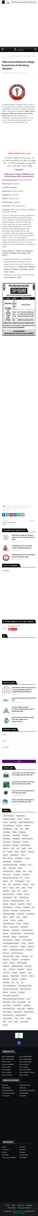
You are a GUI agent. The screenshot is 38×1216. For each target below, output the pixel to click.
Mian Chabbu (7, 1012)
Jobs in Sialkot (24, 1075)
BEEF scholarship (26, 989)
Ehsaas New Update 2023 (10, 995)
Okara (23, 855)
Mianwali (19, 894)
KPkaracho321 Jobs (9, 1009)
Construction (14, 946)
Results (10, 852)
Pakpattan (6, 930)
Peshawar (25, 835)
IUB (18, 848)
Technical (18, 907)
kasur (18, 917)
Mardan (5, 881)
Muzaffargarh (14, 927)
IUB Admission (25, 959)
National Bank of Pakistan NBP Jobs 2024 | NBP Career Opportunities (23, 719)
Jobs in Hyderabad (25, 1062)
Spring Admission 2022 (16, 950)
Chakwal (30, 943)
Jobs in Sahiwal (7, 1075)
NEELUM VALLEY (28, 1012)
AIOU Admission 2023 (24, 986)
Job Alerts (23, 1150)
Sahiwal (5, 855)
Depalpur (22, 973)
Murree (27, 894)
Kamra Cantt (21, 1009)
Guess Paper (7, 1005)
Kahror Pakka (15, 976)
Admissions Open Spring (10, 989)
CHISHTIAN (25, 874)
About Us (22, 1147)
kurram (5, 1025)
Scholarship (6, 842)
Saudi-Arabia (17, 861)
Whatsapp (26, 907)
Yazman (28, 1018)
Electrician (6, 937)
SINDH (27, 829)
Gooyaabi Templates (19, 1213)
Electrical (5, 1085)
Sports (5, 950)
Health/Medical (6, 509)
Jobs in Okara (6, 1070)
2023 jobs (12, 969)
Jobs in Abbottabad (8, 1056)
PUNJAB (26, 819)
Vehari (24, 943)
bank (16, 829)
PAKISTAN (19, 825)
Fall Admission (19, 881)
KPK (21, 829)
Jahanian (5, 976)
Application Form (16, 933)
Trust (16, 1018)
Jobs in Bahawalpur (26, 1056)
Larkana (12, 963)
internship (16, 845)
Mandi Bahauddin (17, 966)
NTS (11, 881)
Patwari (27, 858)
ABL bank (6, 953)
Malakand (6, 966)
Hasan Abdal (17, 1005)
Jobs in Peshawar (25, 1070)
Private (5, 822)
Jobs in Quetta (6, 1072)
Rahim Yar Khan (7, 858)
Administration (20, 816)
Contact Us (5, 1150)
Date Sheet (14, 910)
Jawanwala (27, 1005)
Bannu (5, 888)
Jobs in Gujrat (6, 1062)
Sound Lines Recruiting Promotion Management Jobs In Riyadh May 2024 (23, 709)
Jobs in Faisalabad (8, 1059)
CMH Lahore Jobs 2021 (25, 506)
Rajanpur (25, 884)
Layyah (25, 891)
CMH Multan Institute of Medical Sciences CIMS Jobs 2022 (23, 556)
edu (22, 982)
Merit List (6, 848)
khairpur (5, 933)
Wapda (23, 852)
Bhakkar (5, 992)
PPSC (12, 848)
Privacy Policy (24, 1155)
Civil (27, 901)
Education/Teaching (9, 819)
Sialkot (16, 852)
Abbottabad (18, 858)
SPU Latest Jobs (7, 940)
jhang (23, 888)
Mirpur (5, 917)
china (16, 1022)
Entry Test (6, 959)
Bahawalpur (6, 839)
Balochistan (16, 835)
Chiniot (5, 946)
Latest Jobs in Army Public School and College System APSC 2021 (23, 774)
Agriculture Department (10, 865)
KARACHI (27, 825)
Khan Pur (24, 976)
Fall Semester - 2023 (9, 1002)
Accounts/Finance (8, 825)
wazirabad (29, 950)
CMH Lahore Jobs (12, 506)
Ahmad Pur (20, 969)
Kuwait (5, 963)
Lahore (9, 56)
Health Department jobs (21, 508)
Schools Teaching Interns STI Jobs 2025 (24, 699)
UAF (4, 884)
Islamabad (13, 822)
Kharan (31, 976)
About (13, 1205)
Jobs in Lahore (6, 1067)
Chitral (30, 888)
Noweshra (21, 904)
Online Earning (23, 897)
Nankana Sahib (23, 937)
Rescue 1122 (7, 874)
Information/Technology (10, 878)
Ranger (27, 878)
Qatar (30, 871)
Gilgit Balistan (14, 855)
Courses (5, 920)
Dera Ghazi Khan (8, 871)
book (10, 1022)
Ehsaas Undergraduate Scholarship (13, 999)
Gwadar (5, 904)
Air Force (6, 901)
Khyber (5, 927)
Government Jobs (7, 508)
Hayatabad (15, 959)
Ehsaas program (25, 910)
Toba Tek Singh (27, 940)
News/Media (16, 842)
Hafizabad (21, 914)
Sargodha (31, 852)
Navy (4, 868)
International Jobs (27, 839)
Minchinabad (17, 1012)
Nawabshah (24, 927)
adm (4, 1022)
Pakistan (13, 187)
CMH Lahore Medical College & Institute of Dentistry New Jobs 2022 (23, 537)
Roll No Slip (12, 868)
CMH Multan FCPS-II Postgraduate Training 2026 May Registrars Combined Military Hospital (24, 690)
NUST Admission (8, 1015)
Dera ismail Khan (29, 933)
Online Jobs (28, 966)
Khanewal (6, 891)
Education (23, 865)
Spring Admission (27, 930)
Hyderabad (17, 884)
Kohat (13, 891)
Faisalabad (22, 832)
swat (32, 884)
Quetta (24, 848)
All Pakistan (6, 832)
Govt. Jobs (23, 1096)
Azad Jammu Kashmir (17, 901)
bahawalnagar (25, 845)
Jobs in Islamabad (7, 1064)
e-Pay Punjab (24, 1022)
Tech (28, 881)
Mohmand (15, 979)
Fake (28, 999)
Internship (23, 1088)
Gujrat (11, 888)
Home (4, 56)
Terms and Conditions (9, 1157)
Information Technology (27, 1090)
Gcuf (19, 891)
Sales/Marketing (8, 907)
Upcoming (16, 874)
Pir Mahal (23, 979)
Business (13, 992)
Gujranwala (6, 845)
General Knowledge (9, 914)
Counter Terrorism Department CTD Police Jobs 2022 (23, 792)
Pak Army (25, 842)
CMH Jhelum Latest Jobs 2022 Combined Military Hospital (22, 547)
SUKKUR (18, 871)
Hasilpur (20, 920)
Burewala (25, 956)
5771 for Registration (9, 986)
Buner (18, 956)
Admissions (6, 835)
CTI (31, 956)
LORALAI (22, 946)
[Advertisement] (19, 25)
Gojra (29, 973)
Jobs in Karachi (24, 1064)
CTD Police (6, 973)
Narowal (13, 904)
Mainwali (30, 946)
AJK (4, 852)
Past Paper (23, 1157)
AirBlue (24, 917)
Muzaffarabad (7, 897)
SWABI (29, 904)
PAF (21, 878)
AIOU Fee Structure (17, 953)
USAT (22, 1018)
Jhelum (19, 924)
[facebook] (19, 1043)
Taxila (17, 888)
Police (30, 848)
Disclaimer (5, 1155)
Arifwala (29, 969)
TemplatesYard (19, 1211)
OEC (15, 897)
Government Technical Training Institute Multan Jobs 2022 (23, 783)
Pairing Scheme (7, 1018)
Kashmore (30, 1009)
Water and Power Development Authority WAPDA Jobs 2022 (23, 801)
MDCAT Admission (8, 894)
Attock (20, 868)
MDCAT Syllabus (22, 963)
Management (7, 861)
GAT (29, 1002)
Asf (33, 907)
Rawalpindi (16, 839)
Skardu (12, 917)
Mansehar (6, 979)
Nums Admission (21, 1015)
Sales (4, 969)
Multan (15, 832)
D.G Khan (6, 910)
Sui (17, 982)
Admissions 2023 (8, 956)
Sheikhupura (15, 930)
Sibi (13, 982)
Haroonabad (30, 914)
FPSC (29, 865)
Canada (14, 973)
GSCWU (13, 920)
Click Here (19, 170)
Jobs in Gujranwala (26, 1059)
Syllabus (17, 940)
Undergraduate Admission (11, 943)
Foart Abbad (21, 1002)
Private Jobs (6, 1096)
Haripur (14, 937)
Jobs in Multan (24, 1067)
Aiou (24, 871)
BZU (9, 884)
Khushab (26, 924)
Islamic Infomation (8, 924)
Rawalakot (6, 982)
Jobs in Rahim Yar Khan (27, 1072)
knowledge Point (9, 73)
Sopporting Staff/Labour (26, 822)
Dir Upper (22, 992)
